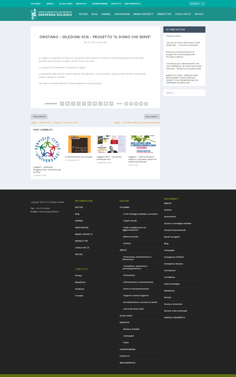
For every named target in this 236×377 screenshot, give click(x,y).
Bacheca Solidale (131, 329)
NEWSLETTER (164, 14)
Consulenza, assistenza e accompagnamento (135, 267)
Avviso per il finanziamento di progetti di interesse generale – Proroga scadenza (181, 54)
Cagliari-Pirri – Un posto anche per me (109, 158)
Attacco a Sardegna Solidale (177, 223)
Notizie (167, 297)
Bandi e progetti (172, 236)
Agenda (167, 203)
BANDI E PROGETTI (143, 14)
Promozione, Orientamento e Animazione (136, 258)
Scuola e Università (173, 304)
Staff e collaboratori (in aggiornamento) (134, 228)
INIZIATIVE (81, 3)
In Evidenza (169, 277)
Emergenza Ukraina (173, 263)
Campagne (128, 335)
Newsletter (80, 282)
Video (126, 342)
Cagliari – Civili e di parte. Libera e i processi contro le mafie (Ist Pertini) (142, 159)
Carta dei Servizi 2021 (133, 309)
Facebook (79, 289)
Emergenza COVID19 (174, 257)
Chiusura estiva (173, 36)
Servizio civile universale (175, 310)
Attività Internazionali (175, 230)
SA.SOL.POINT (66, 3)
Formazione (129, 275)
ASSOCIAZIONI (122, 14)
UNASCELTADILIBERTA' (174, 317)
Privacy (78, 275)
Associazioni (170, 216)
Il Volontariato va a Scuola (78, 156)
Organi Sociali (130, 220)
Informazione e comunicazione (138, 282)
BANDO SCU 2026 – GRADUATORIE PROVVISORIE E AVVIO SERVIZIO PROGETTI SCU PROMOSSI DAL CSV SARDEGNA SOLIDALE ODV (182, 79)
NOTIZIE (83, 14)
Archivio (127, 243)
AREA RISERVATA (132, 3)
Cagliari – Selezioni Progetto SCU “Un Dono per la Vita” (47, 169)
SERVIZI (49, 3)
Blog (95, 14)
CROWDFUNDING (100, 3)
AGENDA (106, 14)
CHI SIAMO (36, 3)
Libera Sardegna (172, 284)
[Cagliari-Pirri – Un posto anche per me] (111, 144)
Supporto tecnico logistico (136, 295)
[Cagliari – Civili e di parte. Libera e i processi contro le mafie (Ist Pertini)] (142, 144)
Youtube (79, 295)
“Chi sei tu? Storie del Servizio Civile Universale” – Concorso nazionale (183, 43)
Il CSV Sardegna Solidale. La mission (140, 214)
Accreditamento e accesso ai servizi (140, 302)
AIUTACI (199, 14)
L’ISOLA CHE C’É (183, 14)
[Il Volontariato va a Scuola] (79, 144)
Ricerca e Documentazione (136, 288)
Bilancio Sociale (130, 236)
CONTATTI (116, 3)
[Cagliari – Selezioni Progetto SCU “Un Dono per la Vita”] (47, 149)
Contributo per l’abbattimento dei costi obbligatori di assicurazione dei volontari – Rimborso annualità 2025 (183, 66)
